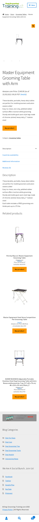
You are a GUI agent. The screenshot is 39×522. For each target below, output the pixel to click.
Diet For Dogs (10, 438)
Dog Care (8, 442)
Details (23, 94)
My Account (6, 518)
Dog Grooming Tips (12, 446)
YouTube (8, 489)
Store (12, 14)
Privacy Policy (7, 509)
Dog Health (9, 454)
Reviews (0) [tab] (6, 168)
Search (19, 518)
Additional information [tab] (11, 161)
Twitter (8, 481)
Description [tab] (6, 148)
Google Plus (9, 485)
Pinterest (8, 493)
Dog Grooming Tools (13, 450)
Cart (30, 516)
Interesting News (11, 459)
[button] (33, 26)
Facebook (8, 477)
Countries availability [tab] (10, 155)
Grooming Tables (21, 14)
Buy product (9, 128)
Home (7, 14)
